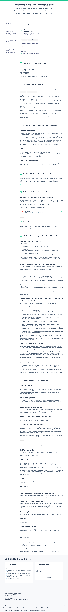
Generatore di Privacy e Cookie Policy (58, 605)
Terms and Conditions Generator (40, 610)
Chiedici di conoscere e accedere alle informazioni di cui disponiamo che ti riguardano (19, 571)
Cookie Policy (8, 43)
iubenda (56, 607)
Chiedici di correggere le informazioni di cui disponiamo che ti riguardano (19, 573)
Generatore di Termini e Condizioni (48, 607)
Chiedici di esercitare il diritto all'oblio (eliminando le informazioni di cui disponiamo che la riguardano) (18, 576)
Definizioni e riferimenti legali (10, 52)
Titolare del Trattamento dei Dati (11, 29)
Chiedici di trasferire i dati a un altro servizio (14, 578)
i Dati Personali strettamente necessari (20, 609)
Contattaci (50, 577)
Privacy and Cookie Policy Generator (25, 610)
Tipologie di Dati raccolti (10, 31)
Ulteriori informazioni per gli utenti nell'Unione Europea (11, 46)
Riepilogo (7, 26)
